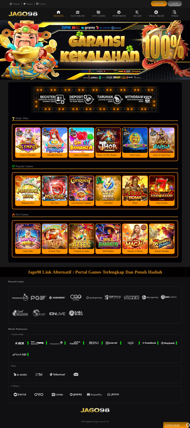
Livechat (42, 4)
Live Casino (98, 16)
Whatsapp (16, 4)
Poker (174, 16)
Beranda (59, 16)
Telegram (29, 4)
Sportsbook (119, 16)
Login (174, 3)
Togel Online (156, 16)
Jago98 (88, 421)
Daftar (159, 3)
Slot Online (78, 16)
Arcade (137, 16)
